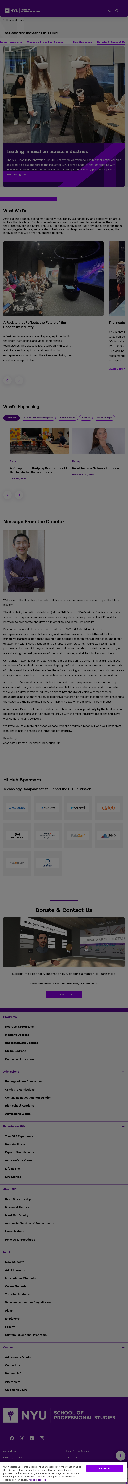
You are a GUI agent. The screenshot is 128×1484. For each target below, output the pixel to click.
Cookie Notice (37, 1479)
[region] (63, 1473)
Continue (104, 1468)
